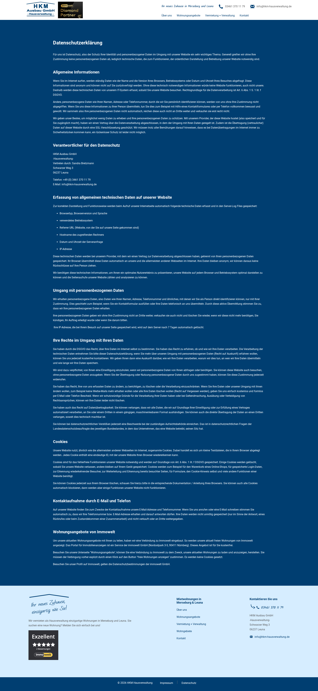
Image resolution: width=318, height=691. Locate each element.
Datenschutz (189, 683)
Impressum (166, 683)
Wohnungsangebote (188, 15)
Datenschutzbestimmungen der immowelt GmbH (141, 564)
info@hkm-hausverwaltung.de (272, 636)
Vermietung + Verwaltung (220, 15)
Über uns (166, 15)
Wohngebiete (184, 631)
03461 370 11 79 (272, 607)
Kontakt (244, 15)
